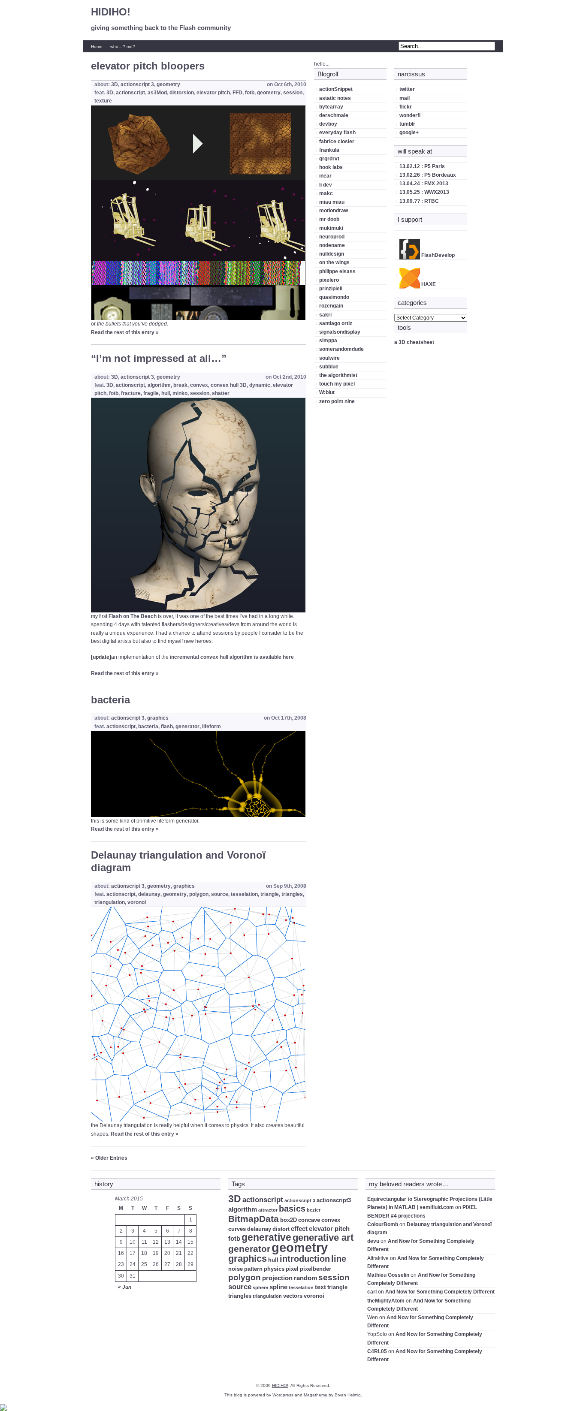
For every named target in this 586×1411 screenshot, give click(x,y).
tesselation (244, 894)
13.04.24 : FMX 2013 (423, 184)
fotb (249, 93)
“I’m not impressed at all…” (159, 358)
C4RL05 (377, 1351)
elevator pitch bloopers (148, 66)
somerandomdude (341, 349)
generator (187, 727)
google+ (409, 133)
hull (165, 393)
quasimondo (334, 297)
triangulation (109, 902)
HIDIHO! (110, 12)
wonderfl (409, 115)
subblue (328, 367)
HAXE (428, 284)
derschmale (333, 115)
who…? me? (122, 46)
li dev (325, 185)
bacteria (110, 700)
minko (179, 393)
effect (299, 1228)
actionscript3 (334, 1200)
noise (235, 1269)
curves (237, 1229)
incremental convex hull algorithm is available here (232, 657)
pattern (253, 1269)
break (180, 385)
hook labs (331, 167)
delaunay (149, 894)
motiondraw (333, 211)
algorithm (159, 385)
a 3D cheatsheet (414, 342)
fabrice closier (336, 142)
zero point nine (337, 401)
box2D (288, 1220)
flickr (405, 107)
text (320, 1286)
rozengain (331, 306)
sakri (325, 315)
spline (278, 1286)
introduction (305, 1258)
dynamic (259, 385)
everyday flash (337, 133)
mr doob (329, 219)
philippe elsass (337, 271)
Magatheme (315, 1395)
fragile (151, 393)
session (292, 93)
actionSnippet (336, 89)
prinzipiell (330, 289)
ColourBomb (382, 1224)
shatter (221, 393)
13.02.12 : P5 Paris (422, 166)
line (338, 1258)
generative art (323, 1237)
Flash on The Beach (133, 616)
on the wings (334, 262)
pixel (292, 1269)
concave (309, 1220)
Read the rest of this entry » (125, 332)
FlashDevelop (437, 255)
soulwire (329, 358)
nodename (332, 245)
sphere (260, 1287)
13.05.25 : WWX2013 (424, 192)
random (305, 1277)
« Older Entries (109, 1158)
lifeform (211, 727)
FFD (237, 93)
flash (167, 727)
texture (103, 101)
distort (281, 1229)
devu (373, 1241)
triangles (292, 894)
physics (274, 1269)
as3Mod (157, 93)
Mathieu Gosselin (388, 1275)
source (219, 894)
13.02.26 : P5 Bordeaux (427, 175)
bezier (313, 1209)
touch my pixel (337, 384)
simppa (328, 341)
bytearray (331, 107)
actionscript (130, 93)
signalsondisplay (339, 332)
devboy (328, 124)
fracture (131, 393)
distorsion (181, 93)
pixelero (329, 280)
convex (199, 385)
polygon (198, 894)
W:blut (327, 392)
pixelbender (315, 1269)
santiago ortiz (335, 323)
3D (114, 84)
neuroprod (331, 237)
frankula (329, 150)
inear (325, 176)
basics (292, 1208)
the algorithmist (338, 375)
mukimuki (331, 228)
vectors (292, 1296)
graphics (158, 718)
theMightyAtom (386, 1301)
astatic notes (335, 98)
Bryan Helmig (348, 1395)
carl (372, 1292)
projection (277, 1277)
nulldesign (331, 254)
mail (404, 98)
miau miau (331, 202)
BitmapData (253, 1219)
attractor (268, 1209)
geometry (168, 84)
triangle (269, 894)
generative (266, 1237)
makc (326, 193)
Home (97, 46)
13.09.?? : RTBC (419, 201)
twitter (407, 89)
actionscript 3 (137, 84)
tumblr (407, 124)
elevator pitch (213, 93)
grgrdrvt (329, 159)
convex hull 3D (229, 385)
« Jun (124, 1287)
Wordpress (282, 1395)
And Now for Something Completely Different (440, 1292)
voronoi (136, 902)
